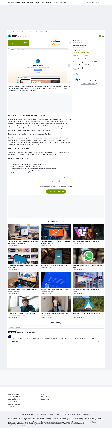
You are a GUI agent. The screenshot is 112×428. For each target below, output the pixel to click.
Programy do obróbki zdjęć (13, 394)
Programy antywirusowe (12, 401)
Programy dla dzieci (11, 403)
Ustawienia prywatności (83, 414)
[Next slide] (69, 65)
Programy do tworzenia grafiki (13, 404)
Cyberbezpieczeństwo (45, 398)
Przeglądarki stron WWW (36, 32)
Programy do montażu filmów (13, 399)
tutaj (37, 425)
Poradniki (42, 394)
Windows (13, 32)
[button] (102, 2)
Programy (30, 2)
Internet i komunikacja (23, 32)
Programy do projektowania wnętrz (14, 398)
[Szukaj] (83, 2)
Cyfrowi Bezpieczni (60, 2)
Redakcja (36, 414)
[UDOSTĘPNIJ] (70, 42)
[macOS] (103, 36)
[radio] (73, 42)
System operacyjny (45, 399)
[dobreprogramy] (19, 2)
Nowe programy (10, 406)
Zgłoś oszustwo (47, 2)
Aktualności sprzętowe (45, 396)
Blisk (86, 55)
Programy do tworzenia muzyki (13, 396)
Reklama (50, 414)
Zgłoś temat (57, 414)
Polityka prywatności (69, 414)
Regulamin (44, 414)
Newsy (38, 2)
